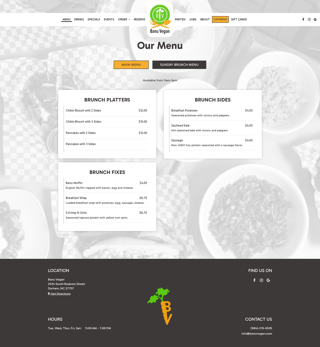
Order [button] (123, 19)
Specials (94, 19)
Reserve (139, 19)
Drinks (79, 19)
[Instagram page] (309, 19)
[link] (160, 19)
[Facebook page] (303, 19)
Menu (67, 19)
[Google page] (315, 19)
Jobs (192, 19)
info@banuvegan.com (256, 333)
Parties (180, 19)
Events (109, 19)
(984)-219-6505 (261, 328)
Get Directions (60, 293)
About (205, 19)
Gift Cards (239, 19)
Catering (220, 19)
